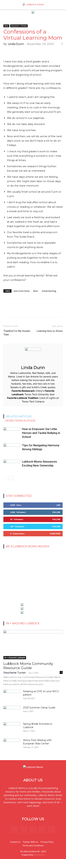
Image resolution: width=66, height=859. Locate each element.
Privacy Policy (47, 842)
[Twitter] (42, 829)
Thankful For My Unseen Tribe (16, 332)
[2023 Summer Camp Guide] (11, 712)
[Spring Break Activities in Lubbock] (11, 727)
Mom (6, 26)
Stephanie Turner (14, 672)
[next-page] (11, 478)
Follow (56, 512)
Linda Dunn (16, 44)
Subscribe (55, 533)
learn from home (22, 291)
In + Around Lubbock (14, 657)
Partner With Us (30, 842)
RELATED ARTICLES (19, 416)
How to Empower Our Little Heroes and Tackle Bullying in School (41, 432)
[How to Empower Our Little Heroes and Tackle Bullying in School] (11, 433)
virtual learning (49, 291)
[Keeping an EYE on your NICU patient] (11, 695)
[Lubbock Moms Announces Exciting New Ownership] (11, 465)
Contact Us (15, 842)
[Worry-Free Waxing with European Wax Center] (11, 744)
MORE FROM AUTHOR (20, 420)
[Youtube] (51, 829)
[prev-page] (5, 478)
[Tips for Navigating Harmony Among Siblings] (11, 449)
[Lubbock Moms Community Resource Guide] (33, 644)
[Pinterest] (33, 829)
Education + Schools (19, 26)
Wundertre (39, 854)
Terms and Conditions (33, 845)
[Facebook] (14, 829)
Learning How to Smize (50, 331)
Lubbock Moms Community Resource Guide (28, 665)
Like (58, 505)
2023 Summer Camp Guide (39, 707)
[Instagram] (23, 829)
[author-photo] (33, 349)
